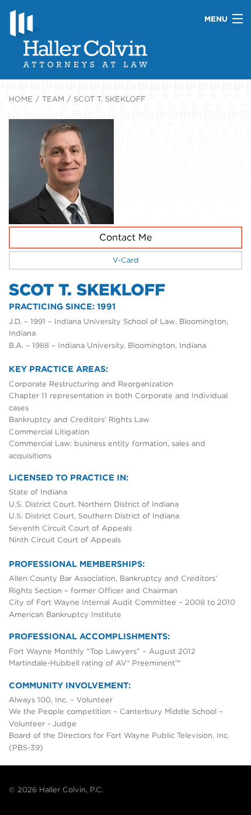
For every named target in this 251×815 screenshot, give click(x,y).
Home (21, 99)
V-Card (126, 260)
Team (53, 99)
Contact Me (125, 237)
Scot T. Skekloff (109, 99)
